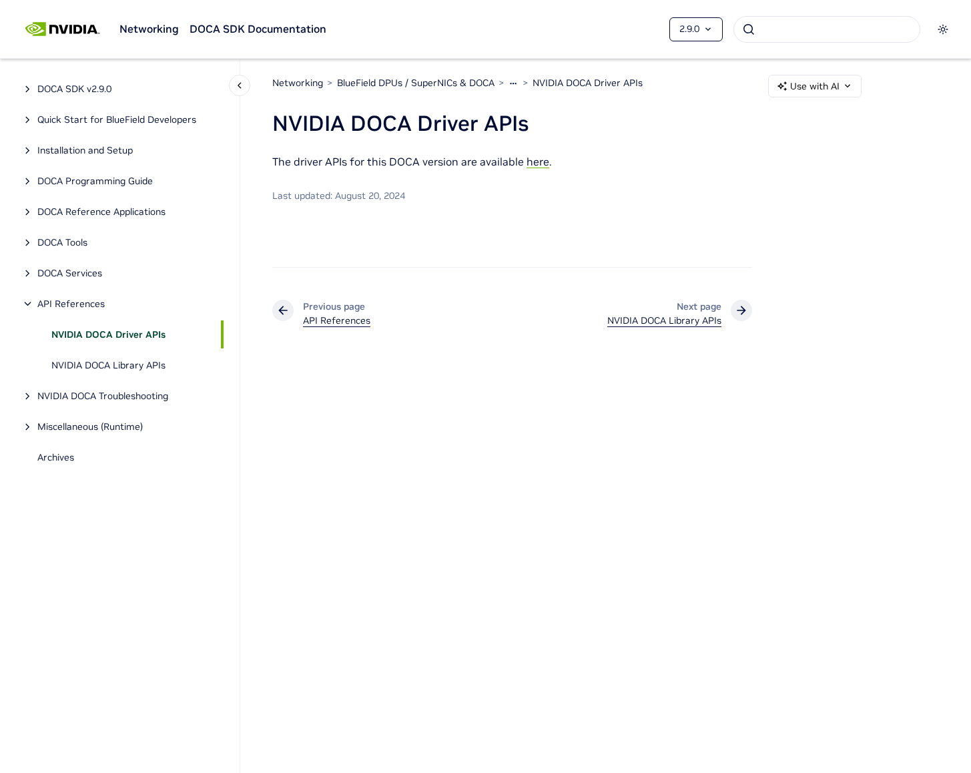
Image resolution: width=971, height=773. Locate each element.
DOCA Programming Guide (95, 181)
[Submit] (748, 29)
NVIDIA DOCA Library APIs (108, 365)
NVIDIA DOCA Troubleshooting (102, 396)
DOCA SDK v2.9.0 (74, 89)
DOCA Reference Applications (101, 212)
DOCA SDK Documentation (258, 28)
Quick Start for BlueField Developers (116, 119)
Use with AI (815, 86)
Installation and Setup (85, 150)
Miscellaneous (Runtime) (90, 427)
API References (71, 304)
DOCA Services (69, 273)
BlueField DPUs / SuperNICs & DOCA (416, 83)
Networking (149, 28)
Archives (55, 457)
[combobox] (827, 29)
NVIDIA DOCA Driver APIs (108, 334)
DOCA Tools (62, 242)
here (538, 161)
